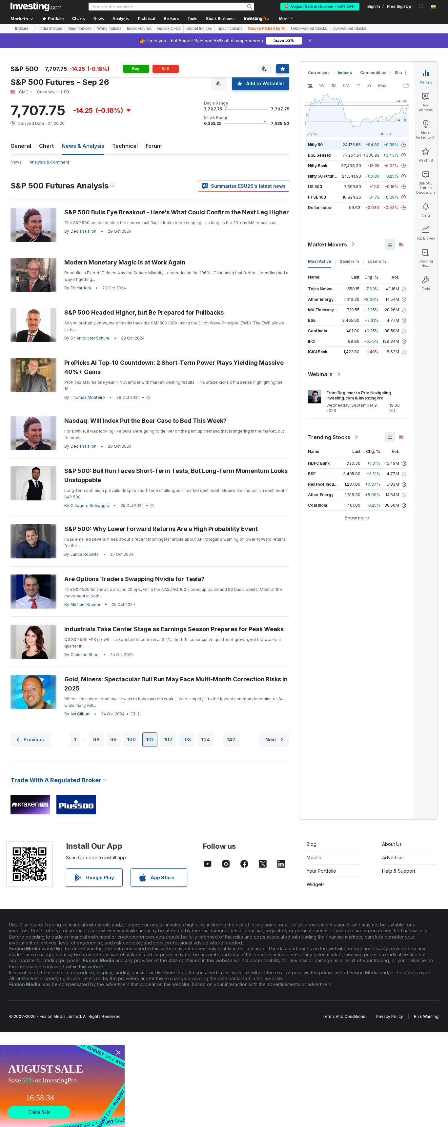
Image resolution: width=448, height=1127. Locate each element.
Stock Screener (220, 18)
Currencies (319, 72)
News (16, 162)
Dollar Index (319, 207)
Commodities (373, 72)
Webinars (320, 374)
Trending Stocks (329, 437)
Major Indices (80, 28)
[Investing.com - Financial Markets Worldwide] (36, 6)
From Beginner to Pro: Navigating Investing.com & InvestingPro (358, 395)
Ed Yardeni (81, 287)
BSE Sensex (319, 155)
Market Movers (327, 244)
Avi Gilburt (80, 713)
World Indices (109, 28)
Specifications (229, 28)
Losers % (377, 261)
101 (149, 739)
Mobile (314, 857)
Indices (22, 28)
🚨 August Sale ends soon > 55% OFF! (320, 6)
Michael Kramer (85, 604)
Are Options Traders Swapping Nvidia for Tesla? (134, 578)
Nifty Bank (317, 165)
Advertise (392, 857)
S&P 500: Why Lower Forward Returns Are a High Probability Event (161, 528)
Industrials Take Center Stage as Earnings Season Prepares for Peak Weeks (174, 629)
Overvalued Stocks (349, 28)
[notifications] (421, 6)
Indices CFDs (169, 28)
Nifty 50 (315, 144)
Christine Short (85, 654)
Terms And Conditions (343, 1016)
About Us (392, 844)
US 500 (315, 186)
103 (187, 739)
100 (131, 739)
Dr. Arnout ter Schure (90, 338)
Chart (46, 146)
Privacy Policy (389, 1016)
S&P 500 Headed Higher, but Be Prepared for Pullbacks (144, 312)
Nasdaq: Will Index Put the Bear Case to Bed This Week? (145, 420)
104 (205, 739)
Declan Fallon (83, 231)
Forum (154, 146)
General (20, 146)
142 (231, 739)
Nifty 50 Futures (323, 176)
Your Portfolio (321, 871)
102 (168, 739)
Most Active (319, 261)
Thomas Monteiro (88, 397)
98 (96, 739)
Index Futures (139, 28)
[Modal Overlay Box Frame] (62, 1086)
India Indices (50, 28)
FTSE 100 (317, 197)
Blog (311, 844)
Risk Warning (426, 1016)
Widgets (316, 884)
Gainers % (349, 261)
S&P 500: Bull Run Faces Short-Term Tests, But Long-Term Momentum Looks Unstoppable (176, 475)
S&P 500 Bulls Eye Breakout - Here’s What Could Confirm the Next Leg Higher (176, 212)
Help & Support (398, 871)
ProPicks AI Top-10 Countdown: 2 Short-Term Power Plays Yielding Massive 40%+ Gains (174, 367)
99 (113, 739)
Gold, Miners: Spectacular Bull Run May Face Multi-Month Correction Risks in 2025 (176, 684)
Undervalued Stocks (309, 28)
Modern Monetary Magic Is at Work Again (124, 262)
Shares (401, 72)
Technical (125, 146)
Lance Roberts (85, 554)
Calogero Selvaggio (90, 505)
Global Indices (199, 28)
